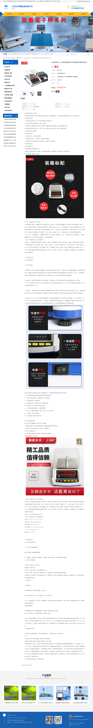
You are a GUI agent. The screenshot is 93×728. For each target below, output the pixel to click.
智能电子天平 (19, 58)
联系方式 (83, 14)
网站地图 (30, 722)
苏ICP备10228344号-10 (22, 717)
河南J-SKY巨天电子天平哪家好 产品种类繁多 (10, 146)
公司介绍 (46, 14)
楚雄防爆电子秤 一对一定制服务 (10, 140)
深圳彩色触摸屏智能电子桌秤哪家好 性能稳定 (10, 137)
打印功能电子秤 (8, 101)
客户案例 (71, 14)
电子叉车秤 (7, 107)
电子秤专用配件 (8, 76)
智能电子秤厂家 (8, 88)
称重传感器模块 (8, 98)
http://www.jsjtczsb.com (27, 665)
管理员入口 (24, 722)
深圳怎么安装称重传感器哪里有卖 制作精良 (10, 134)
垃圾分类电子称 (8, 110)
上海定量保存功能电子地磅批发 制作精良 (10, 125)
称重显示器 (7, 70)
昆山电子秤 (7, 79)
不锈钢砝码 (7, 104)
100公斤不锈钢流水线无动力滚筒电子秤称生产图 (66, 702)
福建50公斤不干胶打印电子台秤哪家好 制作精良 (10, 131)
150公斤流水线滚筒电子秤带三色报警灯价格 (13, 702)
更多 (16, 115)
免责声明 (20, 722)
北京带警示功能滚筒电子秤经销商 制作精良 (10, 143)
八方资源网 (15, 722)
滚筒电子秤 (7, 82)
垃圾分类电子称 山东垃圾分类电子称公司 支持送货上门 (10, 122)
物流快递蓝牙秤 (8, 91)
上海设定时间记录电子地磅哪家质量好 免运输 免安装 (10, 119)
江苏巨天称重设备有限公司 (13, 720)
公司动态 (58, 14)
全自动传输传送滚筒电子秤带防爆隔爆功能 (47, 702)
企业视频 (34, 14)
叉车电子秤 (7, 66)
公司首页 (9, 14)
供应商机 (21, 14)
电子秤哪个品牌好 (8, 94)
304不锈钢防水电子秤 (9, 85)
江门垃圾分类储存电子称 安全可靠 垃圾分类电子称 (10, 128)
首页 (9, 58)
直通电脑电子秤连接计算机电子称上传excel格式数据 (32, 702)
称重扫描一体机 (8, 73)
